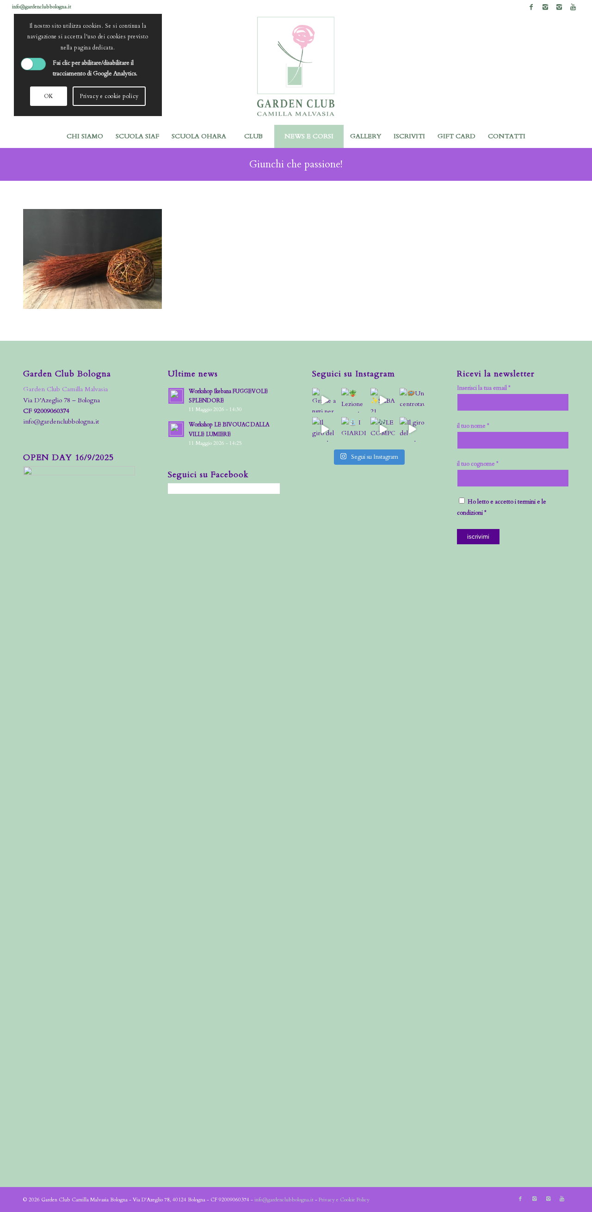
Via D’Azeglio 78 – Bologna (61, 400)
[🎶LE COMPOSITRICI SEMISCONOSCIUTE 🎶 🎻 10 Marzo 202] (382, 429)
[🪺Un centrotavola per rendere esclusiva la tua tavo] (412, 400)
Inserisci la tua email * (484, 388)
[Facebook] (531, 7)
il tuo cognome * (478, 464)
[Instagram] (545, 7)
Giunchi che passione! (296, 164)
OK (48, 96)
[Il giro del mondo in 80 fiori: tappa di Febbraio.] (412, 429)
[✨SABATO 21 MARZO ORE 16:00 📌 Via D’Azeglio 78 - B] (382, 400)
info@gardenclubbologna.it (41, 6)
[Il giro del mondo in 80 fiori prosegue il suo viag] (324, 429)
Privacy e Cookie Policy (344, 1199)
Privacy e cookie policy (109, 96)
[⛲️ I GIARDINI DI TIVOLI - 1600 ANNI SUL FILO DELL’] (353, 429)
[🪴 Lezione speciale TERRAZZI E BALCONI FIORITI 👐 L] (353, 400)
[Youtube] (573, 7)
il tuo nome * (473, 426)
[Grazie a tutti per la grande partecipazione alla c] (324, 400)
